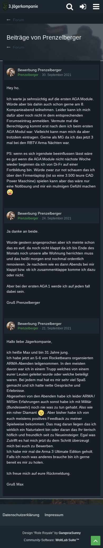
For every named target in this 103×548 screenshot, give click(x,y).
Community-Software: (51, 540)
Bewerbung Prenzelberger (40, 70)
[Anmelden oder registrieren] (83, 6)
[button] (96, 6)
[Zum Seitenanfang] (95, 540)
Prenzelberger (28, 75)
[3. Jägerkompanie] (20, 6)
